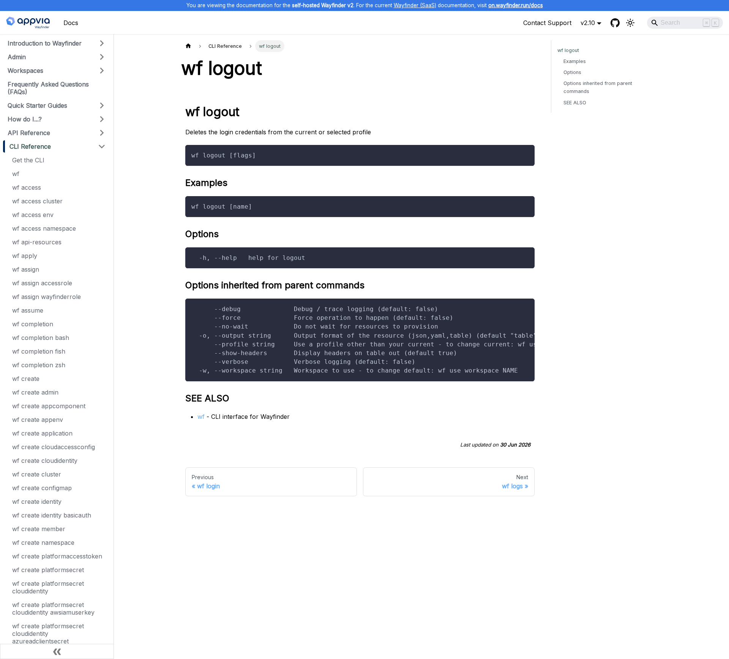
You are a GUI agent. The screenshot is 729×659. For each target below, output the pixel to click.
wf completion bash (40, 337)
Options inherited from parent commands (597, 87)
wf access (26, 187)
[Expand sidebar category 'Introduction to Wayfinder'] (101, 43)
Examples (574, 61)
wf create (25, 378)
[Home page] (188, 46)
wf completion (32, 324)
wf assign (25, 269)
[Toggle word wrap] (511, 308)
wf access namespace (44, 228)
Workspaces (25, 70)
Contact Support (547, 23)
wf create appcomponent (48, 406)
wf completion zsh (38, 365)
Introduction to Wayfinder (45, 43)
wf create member (38, 529)
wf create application (42, 433)
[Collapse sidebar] (57, 651)
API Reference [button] (29, 133)
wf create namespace (43, 542)
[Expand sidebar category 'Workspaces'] (101, 70)
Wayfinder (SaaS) (415, 5)
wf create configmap (42, 488)
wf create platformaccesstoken (57, 556)
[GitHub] (615, 23)
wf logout (568, 50)
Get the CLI (28, 160)
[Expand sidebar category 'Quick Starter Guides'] (101, 105)
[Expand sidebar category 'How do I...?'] (101, 119)
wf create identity (37, 501)
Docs (70, 23)
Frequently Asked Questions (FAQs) (48, 88)
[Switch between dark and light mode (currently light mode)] (630, 23)
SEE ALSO (574, 102)
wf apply (24, 256)
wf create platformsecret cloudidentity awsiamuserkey (53, 608)
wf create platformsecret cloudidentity (48, 587)
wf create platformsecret (48, 570)
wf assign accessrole (42, 283)
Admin (17, 57)
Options (572, 72)
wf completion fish (38, 351)
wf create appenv (37, 419)
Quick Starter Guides (37, 105)
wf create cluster (36, 474)
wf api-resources (37, 242)
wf (15, 174)
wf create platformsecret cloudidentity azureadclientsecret (48, 633)
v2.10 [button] (588, 23)
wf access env (33, 215)
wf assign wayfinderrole (46, 296)
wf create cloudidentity (44, 460)
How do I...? (25, 119)
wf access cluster (37, 201)
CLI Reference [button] (30, 146)
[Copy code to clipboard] (525, 154)
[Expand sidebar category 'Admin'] (101, 57)
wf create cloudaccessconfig (53, 447)
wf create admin (35, 392)
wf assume (27, 310)
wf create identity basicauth (51, 515)
